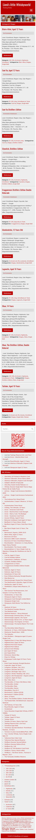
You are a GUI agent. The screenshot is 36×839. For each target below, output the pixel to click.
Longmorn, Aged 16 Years (12, 678)
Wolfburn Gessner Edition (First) (14, 744)
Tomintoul (30, 829)
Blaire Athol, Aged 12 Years (12, 29)
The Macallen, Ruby (10, 686)
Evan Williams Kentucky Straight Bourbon (18, 576)
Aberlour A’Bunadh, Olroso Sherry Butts (17, 478)
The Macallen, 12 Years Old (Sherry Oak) (17, 682)
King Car (23, 824)
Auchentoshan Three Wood (13, 505)
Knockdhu (27, 824)
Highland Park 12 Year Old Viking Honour (17, 640)
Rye (13, 827)
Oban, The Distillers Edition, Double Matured (15, 346)
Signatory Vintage (18, 827)
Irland (6, 782)
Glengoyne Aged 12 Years (18, 467)
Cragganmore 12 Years (12, 563)
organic (4, 827)
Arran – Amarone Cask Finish (13, 509)
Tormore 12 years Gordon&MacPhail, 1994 (18, 732)
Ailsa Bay (14, 818)
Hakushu (4, 824)
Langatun (5, 825)
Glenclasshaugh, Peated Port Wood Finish (18, 580)
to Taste (27, 101)
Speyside (17, 222)
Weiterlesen (7, 55)
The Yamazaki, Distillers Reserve (15, 757)
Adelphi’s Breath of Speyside (13, 483)
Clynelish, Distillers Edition (12, 148)
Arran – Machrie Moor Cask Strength (16, 512)
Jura (20, 824)
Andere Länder (9, 779)
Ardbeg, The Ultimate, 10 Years (14, 507)
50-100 (11, 101)
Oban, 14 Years (8, 306)
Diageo (28, 62)
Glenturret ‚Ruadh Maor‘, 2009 (14, 632)
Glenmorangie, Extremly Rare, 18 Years (17, 615)
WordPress (17, 836)
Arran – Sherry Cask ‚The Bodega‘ (15, 514)
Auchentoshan (28, 818)
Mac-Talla (10, 825)
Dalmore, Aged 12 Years (12, 570)
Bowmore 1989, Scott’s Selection (15, 539)
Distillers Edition (17, 142)
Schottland (5, 62)
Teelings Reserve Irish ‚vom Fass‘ (21, 455)
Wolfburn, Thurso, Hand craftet (14, 750)
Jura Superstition (9, 653)
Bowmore (17, 819)
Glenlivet (15, 822)
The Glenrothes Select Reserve (14, 628)
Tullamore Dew (6, 831)
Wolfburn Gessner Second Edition (15, 742)
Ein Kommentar (7, 33)
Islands (22, 415)
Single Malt (5, 64)
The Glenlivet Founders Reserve (14, 609)
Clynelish (22, 182)
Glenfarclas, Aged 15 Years (13, 584)
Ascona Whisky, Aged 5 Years (14, 518)
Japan (6, 784)
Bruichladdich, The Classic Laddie (15, 547)
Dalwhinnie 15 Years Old (12, 574)
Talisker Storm (9, 719)
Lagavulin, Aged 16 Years (11, 269)
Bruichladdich (23, 819)
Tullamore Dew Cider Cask (13, 738)
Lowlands (23, 261)
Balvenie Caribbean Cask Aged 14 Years (17, 520)
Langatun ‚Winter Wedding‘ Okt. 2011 (17, 673)
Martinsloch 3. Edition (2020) (13, 694)
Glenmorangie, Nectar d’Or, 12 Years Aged (18, 620)
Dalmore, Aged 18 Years (12, 572)
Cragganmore (15, 224)
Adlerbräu (9, 818)
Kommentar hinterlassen (10, 113)
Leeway (25, 836)
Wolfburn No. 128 (10, 746)
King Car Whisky (9, 657)
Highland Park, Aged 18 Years (14, 642)
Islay (15, 101)
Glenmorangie (23, 822)
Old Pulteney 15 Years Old (12, 705)
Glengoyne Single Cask (11, 601)
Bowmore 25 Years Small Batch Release (17, 541)
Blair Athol (22, 62)
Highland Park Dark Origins (13, 644)
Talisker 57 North (10, 715)
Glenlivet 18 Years (10, 607)
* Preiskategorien (10, 766)
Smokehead (8, 709)
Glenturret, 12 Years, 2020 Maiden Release (18, 630)
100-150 (11, 60)
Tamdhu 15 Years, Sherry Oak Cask (15, 721)
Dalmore (11, 821)
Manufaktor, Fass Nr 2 (11, 690)
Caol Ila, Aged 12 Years (11, 70)
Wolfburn (13, 831)
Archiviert (18, 60)
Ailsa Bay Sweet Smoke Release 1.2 (16, 485)
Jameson (17, 824)
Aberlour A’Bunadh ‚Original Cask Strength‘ (18, 480)
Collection (9, 806)
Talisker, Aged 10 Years (11, 386)
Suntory (17, 829)
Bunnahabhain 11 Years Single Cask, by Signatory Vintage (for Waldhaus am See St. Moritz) (17, 551)
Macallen (15, 825)
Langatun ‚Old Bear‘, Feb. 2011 (14, 667)
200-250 (9, 773)
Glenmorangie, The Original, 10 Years (16, 622)
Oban (26, 337)
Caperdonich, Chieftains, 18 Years (15, 559)
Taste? (6, 802)
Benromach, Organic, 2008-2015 (15, 532)
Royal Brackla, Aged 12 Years (20, 461)
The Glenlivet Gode (10, 611)
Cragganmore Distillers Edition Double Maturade (16, 191)
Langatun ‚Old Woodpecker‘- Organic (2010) (18, 676)
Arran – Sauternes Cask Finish (14, 516)
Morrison (20, 825)
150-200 (9, 770)
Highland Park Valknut (11, 647)
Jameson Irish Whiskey (11, 649)
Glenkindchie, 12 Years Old (12, 229)
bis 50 (17, 261)
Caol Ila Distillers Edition (11, 109)
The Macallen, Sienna (11, 688)
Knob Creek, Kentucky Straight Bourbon (17, 663)
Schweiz (7, 800)
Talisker (26, 417)
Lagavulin (19, 300)
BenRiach (7, 819)
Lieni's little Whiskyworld (16, 4)
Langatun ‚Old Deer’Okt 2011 (14, 669)
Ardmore (18, 818)
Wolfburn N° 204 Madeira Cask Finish (16, 748)
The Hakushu (8, 634)
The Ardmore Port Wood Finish (14, 499)
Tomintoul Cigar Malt (11, 725)
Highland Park (10, 824)
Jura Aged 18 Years (10, 651)
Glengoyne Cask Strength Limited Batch (17, 599)
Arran (22, 818)
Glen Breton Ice (9, 578)
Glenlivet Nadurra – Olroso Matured (16, 613)
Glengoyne (9, 822)
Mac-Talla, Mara (9, 680)
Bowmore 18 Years (10, 536)
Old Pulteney (29, 825)
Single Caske (26, 827)
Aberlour (4, 818)
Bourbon (12, 819)
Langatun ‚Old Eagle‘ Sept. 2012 (15, 671)
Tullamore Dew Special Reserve (14, 740)
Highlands (25, 60)
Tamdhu (26, 829)
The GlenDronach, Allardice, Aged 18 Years (18, 582)
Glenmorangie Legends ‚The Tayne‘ (15, 617)
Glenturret (30, 822)
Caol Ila (13, 103)
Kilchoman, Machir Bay (11, 655)
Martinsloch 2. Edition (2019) (13, 692)
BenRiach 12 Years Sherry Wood (15, 522)
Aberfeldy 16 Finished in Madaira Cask (17, 476)
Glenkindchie (20, 263)
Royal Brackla (9, 827)
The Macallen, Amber (11, 684)
